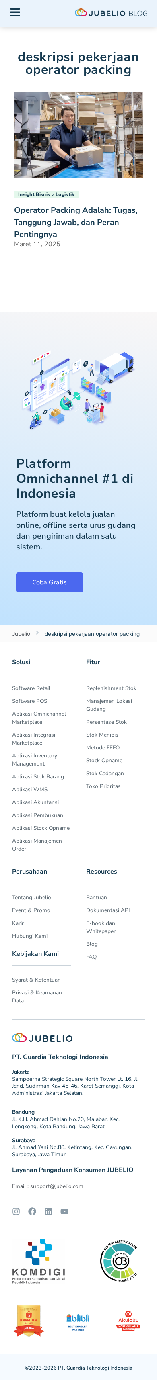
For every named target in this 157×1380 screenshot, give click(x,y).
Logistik (65, 194)
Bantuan (96, 897)
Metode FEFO (103, 747)
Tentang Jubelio (31, 897)
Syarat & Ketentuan (36, 980)
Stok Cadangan (105, 773)
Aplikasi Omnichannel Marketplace (39, 718)
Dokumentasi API (108, 910)
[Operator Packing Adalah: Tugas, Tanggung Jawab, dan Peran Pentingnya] (78, 135)
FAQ (91, 957)
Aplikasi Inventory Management (34, 760)
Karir (18, 923)
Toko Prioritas (103, 786)
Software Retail (31, 688)
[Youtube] (64, 1211)
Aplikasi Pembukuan (37, 815)
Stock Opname (104, 760)
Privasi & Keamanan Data (37, 996)
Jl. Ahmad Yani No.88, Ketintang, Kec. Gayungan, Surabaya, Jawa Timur (72, 1150)
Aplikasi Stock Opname (41, 828)
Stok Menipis (102, 735)
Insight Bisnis (34, 194)
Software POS (29, 701)
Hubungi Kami (30, 936)
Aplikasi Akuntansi (35, 802)
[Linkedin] (48, 1211)
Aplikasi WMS (30, 789)
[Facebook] (32, 1211)
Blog (92, 944)
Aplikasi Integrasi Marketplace (33, 739)
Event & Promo (31, 910)
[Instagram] (16, 1211)
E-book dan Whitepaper (101, 927)
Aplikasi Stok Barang (38, 776)
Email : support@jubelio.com (47, 1186)
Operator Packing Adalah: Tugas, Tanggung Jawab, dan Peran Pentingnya (76, 222)
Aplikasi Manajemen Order (37, 845)
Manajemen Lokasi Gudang (109, 705)
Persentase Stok (106, 722)
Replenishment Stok (111, 688)
